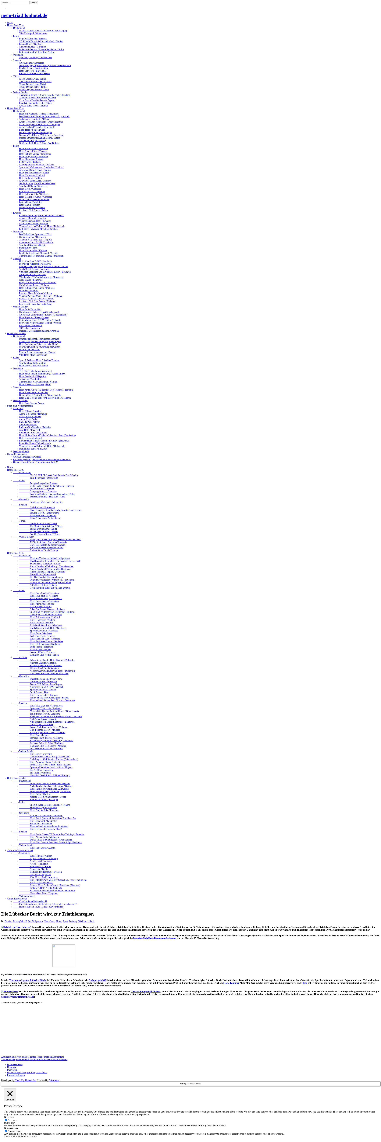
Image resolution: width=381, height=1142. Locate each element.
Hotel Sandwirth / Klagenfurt (32, 376)
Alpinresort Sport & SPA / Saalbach (36, 242)
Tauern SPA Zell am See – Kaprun (35, 239)
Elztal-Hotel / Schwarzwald (32, 129)
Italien (16, 36)
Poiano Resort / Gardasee (31, 44)
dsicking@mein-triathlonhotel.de (17, 996)
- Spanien (20, 504)
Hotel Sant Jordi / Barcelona (32, 71)
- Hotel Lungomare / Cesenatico (39, 601)
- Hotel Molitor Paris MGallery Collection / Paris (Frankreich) (52, 880)
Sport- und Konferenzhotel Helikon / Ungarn (40, 322)
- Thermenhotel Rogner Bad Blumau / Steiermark (47, 700)
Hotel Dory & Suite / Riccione (33, 365)
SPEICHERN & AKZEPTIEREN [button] (20, 1136)
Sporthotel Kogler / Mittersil (32, 245)
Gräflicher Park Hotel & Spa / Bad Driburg (39, 143)
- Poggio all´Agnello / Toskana (38, 483)
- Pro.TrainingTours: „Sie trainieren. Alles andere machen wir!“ (45, 904)
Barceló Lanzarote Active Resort (34, 73)
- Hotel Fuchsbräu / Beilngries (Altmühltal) (44, 788)
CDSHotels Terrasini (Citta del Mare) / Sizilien (41, 41)
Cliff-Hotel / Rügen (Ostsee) (32, 140)
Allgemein (38, 921)
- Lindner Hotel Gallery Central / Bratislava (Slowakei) (49, 885)
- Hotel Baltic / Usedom (35, 794)
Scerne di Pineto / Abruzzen (32, 207)
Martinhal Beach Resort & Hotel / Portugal (39, 330)
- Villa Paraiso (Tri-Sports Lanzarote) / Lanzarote (46, 721)
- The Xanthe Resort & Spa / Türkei (40, 526)
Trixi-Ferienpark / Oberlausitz (33, 33)
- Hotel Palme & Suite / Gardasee (39, 638)
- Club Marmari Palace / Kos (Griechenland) (44, 756)
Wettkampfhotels (21, 451)
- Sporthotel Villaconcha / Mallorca (40, 708)
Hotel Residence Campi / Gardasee (35, 196)
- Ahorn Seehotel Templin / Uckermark (42, 571)
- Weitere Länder (23, 537)
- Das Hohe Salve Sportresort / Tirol (40, 679)
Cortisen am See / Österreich (32, 237)
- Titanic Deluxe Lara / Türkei (38, 529)
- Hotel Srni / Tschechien (35, 754)
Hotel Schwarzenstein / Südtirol (34, 172)
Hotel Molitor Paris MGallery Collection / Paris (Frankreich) (47, 435)
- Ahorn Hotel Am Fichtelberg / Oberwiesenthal (46, 566)
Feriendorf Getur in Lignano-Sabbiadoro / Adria (41, 49)
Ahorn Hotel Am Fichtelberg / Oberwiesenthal (41, 121)
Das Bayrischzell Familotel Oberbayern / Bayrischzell (44, 116)
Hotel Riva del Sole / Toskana (33, 151)
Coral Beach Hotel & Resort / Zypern (36, 100)
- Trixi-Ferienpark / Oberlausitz (38, 478)
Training (73, 921)
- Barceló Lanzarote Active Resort (40, 518)
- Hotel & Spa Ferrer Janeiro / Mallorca (42, 732)
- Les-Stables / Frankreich (36, 770)
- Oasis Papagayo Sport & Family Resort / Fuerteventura (50, 510)
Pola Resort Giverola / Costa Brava (35, 304)
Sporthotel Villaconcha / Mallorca (35, 263)
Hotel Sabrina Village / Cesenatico (35, 154)
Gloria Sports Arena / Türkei (32, 79)
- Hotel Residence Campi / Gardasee (41, 641)
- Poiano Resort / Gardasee (36, 488)
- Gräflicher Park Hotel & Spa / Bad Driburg (44, 587)
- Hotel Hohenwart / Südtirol (37, 620)
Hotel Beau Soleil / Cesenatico (33, 148)
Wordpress (54, 1080)
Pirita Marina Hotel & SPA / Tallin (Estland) (39, 320)
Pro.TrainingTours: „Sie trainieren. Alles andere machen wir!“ (42, 459)
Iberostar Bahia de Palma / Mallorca (36, 298)
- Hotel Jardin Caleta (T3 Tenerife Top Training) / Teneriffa (51, 834)
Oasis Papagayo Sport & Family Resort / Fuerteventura (45, 65)
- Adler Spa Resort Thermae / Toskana (42, 609)
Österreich (18, 54)
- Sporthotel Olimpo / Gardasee (38, 630)
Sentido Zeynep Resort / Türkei (34, 89)
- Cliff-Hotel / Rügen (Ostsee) (38, 585)
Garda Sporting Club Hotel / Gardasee (37, 183)
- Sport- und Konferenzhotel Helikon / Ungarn (45, 767)
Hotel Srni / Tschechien (30, 309)
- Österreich (21, 499)
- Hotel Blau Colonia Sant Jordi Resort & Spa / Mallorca (50, 842)
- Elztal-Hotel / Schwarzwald (37, 574)
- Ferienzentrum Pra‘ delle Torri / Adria (42, 496)
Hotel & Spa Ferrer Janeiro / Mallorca (36, 288)
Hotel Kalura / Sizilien (29, 205)
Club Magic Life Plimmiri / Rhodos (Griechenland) (43, 314)
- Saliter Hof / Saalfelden (35, 823)
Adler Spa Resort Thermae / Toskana (36, 164)
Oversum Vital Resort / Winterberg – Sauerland (41, 135)
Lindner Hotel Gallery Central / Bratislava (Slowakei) (44, 440)
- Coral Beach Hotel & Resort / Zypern (42, 545)
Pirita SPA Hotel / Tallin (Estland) (35, 443)
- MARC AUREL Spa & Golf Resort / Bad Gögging (48, 475)
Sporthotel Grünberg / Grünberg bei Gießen (39, 347)
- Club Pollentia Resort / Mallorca (39, 730)
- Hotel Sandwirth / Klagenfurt (38, 821)
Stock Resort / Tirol (28, 247)
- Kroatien (20, 657)
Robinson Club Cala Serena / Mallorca (37, 301)
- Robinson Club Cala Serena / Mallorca (42, 746)
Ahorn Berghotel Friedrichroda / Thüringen (39, 124)
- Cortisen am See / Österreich (38, 681)
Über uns (11, 1067)
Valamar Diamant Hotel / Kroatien (35, 221)
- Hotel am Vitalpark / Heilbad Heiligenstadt (44, 558)
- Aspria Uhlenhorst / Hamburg (38, 858)
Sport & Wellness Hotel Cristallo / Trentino (39, 360)
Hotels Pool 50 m (15, 25)
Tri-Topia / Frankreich (29, 328)
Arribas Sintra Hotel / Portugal (33, 105)
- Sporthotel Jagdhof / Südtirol (38, 807)
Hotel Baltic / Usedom (29, 349)
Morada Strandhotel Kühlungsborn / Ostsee (39, 138)
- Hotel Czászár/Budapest (36, 882)
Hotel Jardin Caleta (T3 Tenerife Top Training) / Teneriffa (46, 389)
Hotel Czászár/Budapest (30, 438)
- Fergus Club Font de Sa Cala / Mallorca (43, 727)
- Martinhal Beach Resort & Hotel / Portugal (44, 775)
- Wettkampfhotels (24, 896)
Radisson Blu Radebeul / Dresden (35, 427)
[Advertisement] (90, 1032)
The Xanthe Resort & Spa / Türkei (35, 81)
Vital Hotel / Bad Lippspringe (33, 355)
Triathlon (82, 921)
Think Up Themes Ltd (25, 1080)
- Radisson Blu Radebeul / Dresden (40, 872)
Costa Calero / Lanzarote (30, 280)
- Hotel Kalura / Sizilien (35, 649)
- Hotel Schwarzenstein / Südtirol (39, 617)
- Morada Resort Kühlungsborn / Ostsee (42, 797)
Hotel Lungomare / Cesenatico (33, 156)
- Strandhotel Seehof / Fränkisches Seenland (44, 783)
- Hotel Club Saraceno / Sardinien (39, 644)
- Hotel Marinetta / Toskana (36, 604)
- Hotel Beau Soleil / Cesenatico (39, 593)
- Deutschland (22, 472)
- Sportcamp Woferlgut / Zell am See (41, 502)
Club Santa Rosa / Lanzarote (32, 274)
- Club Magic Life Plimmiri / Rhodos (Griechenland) (48, 759)
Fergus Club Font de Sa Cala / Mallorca (37, 282)
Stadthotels (18, 408)
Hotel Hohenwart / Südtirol (32, 175)
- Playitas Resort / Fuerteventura (39, 512)
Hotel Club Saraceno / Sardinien (34, 199)
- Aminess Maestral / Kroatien (38, 663)
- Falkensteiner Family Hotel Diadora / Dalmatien (47, 660)
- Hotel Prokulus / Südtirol (36, 622)
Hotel (58, 921)
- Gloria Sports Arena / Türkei (38, 523)
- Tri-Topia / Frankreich (35, 772)
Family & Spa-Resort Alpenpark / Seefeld (38, 253)
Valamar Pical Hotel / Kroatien (33, 223)
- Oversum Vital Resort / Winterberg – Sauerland (46, 579)
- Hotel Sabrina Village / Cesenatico (40, 598)
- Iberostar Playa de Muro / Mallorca (41, 738)
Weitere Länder (20, 92)
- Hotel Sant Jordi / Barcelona (37, 515)
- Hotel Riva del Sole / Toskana (38, 596)
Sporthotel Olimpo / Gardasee (33, 186)
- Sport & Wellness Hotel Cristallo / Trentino (44, 805)
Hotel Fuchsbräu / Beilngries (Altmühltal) (38, 344)
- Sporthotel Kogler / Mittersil (37, 689)
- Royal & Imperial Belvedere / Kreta (41, 547)
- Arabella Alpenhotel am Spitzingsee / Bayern (45, 786)
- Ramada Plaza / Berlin (35, 866)
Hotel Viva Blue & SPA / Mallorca (35, 261)
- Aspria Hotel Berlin (33, 864)
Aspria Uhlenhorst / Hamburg (33, 414)
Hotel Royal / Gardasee (30, 188)
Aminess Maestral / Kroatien (32, 218)
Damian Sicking (12, 921)
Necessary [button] (9, 1117)
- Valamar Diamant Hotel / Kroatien (40, 665)
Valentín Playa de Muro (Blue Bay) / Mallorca (40, 296)
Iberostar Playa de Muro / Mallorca (35, 293)
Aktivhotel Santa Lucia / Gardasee (35, 180)
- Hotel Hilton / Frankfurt (35, 855)
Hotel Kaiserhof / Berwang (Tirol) (35, 384)
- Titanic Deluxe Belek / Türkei (38, 531)
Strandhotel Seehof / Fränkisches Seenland (39, 339)
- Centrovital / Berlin (33, 869)
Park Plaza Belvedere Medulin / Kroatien (38, 229)
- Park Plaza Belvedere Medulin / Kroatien (43, 673)
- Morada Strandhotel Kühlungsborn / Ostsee (45, 582)
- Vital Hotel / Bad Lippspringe (38, 799)
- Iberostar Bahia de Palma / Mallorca (41, 743)
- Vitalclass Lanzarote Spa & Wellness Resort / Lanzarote (50, 716)
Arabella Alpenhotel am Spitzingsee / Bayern (40, 341)
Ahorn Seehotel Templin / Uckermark (36, 127)
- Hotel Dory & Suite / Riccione (38, 810)
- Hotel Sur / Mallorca (34, 735)
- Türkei (19, 520)
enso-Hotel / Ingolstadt (29, 430)
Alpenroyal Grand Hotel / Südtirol (35, 170)
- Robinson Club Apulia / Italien (39, 654)
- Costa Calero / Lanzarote (36, 724)
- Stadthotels (21, 853)
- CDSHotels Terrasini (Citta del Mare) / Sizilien (46, 486)
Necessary (12, 1120)
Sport (65, 921)
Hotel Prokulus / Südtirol (30, 178)
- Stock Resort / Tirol (33, 692)
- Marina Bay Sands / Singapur (38, 893)
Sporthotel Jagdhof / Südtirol (32, 363)
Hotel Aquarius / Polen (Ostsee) (34, 317)
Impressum (12, 1070)
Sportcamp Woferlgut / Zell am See (35, 57)
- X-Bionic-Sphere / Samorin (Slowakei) (43, 542)
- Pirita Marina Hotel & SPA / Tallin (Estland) (45, 764)
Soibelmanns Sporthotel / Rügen (34, 119)
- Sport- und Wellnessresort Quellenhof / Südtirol (46, 612)
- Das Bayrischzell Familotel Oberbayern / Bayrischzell (49, 561)
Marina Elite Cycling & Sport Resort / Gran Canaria (43, 266)
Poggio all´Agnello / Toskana (33, 38)
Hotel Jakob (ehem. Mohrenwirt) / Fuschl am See (42, 373)
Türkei (16, 76)
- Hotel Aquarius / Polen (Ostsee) (39, 762)
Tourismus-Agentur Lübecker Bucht (27, 980)
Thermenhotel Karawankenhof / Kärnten (38, 381)
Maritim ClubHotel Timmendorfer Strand (154, 938)
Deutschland (19, 28)
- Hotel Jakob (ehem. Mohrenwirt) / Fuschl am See (47, 818)
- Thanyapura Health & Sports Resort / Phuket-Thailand (50, 539)
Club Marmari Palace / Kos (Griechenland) (39, 312)
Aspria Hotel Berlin (28, 419)
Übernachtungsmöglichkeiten (145, 991)
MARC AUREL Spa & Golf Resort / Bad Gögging (43, 30)
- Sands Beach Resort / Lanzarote (39, 713)
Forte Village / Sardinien (30, 202)
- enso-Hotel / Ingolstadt (35, 874)
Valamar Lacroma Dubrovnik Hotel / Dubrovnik (41, 226)
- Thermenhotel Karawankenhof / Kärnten (43, 826)
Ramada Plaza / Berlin (29, 422)
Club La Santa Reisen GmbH (27, 456)
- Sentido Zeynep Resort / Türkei (39, 534)
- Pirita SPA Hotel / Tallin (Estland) (40, 888)
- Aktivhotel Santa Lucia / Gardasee (40, 625)
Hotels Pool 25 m (15, 108)
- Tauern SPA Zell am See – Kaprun (41, 684)
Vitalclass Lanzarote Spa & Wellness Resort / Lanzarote (45, 272)
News (10, 22)
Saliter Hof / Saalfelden (30, 379)
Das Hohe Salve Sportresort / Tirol (35, 234)
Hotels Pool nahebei (16, 333)
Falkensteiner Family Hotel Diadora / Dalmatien (41, 215)
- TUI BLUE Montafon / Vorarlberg (41, 815)
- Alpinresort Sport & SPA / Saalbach (41, 687)
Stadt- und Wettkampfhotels (20, 406)
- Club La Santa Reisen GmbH (30, 901)
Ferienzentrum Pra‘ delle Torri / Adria (36, 52)
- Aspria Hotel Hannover (35, 861)
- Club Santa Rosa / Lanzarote (38, 719)
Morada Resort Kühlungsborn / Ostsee (37, 352)
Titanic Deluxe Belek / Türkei (33, 87)
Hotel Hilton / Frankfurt (30, 411)
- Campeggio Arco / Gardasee (38, 491)
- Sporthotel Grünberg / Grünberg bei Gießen (45, 791)
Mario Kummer (231, 983)
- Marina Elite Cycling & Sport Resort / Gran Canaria (49, 711)
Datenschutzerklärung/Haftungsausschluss (27, 1072)
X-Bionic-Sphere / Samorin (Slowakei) (37, 97)
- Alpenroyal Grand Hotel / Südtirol (40, 614)
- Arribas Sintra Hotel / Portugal (38, 550)
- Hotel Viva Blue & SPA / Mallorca (41, 705)
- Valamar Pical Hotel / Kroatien (39, 668)
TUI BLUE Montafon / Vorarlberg (35, 371)
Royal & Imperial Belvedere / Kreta (36, 103)
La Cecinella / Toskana (30, 162)
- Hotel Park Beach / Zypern (37, 847)
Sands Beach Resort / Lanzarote (34, 269)
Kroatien (17, 213)
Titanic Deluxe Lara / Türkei (32, 84)
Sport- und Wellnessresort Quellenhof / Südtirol (41, 167)
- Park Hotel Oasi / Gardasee (37, 636)
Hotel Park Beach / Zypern (31, 403)
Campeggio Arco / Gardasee (32, 46)
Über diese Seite (14, 1064)
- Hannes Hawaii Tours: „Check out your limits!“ (38, 906)
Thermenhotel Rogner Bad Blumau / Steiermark (41, 255)
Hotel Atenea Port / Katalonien (33, 392)
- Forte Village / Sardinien (36, 646)
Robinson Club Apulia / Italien (33, 210)
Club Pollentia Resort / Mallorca (34, 285)
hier (305, 983)
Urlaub (91, 921)
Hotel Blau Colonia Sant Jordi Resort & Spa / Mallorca (45, 397)
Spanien (17, 60)
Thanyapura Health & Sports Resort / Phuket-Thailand (44, 95)
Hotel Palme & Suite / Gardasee (34, 194)
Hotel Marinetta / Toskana (31, 159)
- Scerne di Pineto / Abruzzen (37, 652)
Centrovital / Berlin (28, 424)
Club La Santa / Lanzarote (31, 62)
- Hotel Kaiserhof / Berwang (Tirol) (40, 829)
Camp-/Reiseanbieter (17, 454)
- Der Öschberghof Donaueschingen (41, 577)
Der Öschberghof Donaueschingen (35, 132)
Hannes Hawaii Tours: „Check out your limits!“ (35, 462)
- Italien (19, 480)
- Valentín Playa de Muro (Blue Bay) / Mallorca (46, 740)
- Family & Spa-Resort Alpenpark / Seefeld (44, 697)
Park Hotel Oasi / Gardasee (32, 191)
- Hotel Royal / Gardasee (35, 633)
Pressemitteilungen (16, 1075)
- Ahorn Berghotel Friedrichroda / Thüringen (45, 569)
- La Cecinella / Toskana (35, 606)
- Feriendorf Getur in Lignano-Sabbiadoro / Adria (47, 494)
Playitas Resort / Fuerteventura (33, 68)
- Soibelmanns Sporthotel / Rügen (39, 563)
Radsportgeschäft (97, 980)
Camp (52, 921)
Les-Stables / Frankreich (30, 325)
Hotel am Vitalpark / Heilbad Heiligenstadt (39, 113)
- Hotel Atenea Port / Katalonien (39, 837)
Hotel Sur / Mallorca (28, 290)
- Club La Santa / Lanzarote (37, 507)
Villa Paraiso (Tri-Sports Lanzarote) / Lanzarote (41, 277)
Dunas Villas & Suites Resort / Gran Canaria (40, 395)
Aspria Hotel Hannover (30, 416)
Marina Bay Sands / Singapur (33, 448)
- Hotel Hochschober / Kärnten (38, 695)
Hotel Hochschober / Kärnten (33, 250)
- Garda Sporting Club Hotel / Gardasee (42, 628)
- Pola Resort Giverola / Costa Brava (41, 748)
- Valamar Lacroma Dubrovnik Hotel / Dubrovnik (47, 671)
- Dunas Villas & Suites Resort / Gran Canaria (45, 839)
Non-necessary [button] (11, 1128)
